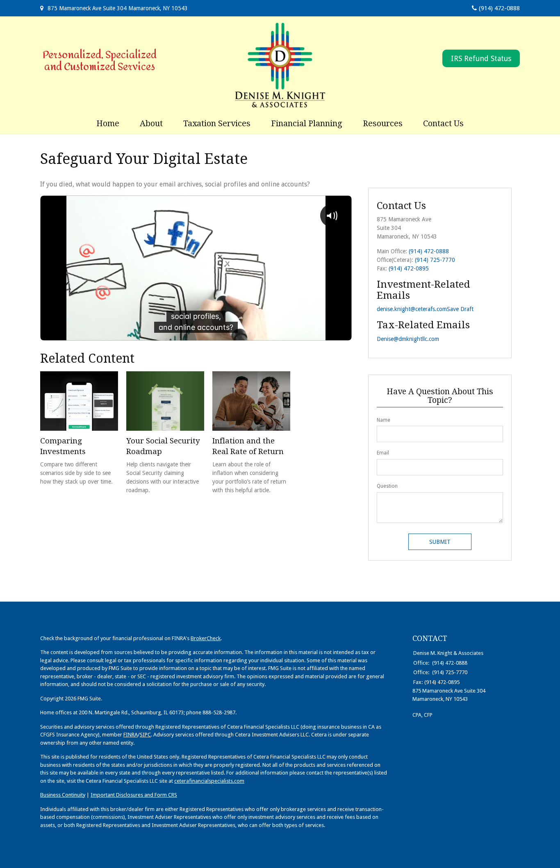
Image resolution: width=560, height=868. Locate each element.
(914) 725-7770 (435, 260)
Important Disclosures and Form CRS (134, 795)
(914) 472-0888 (499, 8)
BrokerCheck (206, 638)
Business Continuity (62, 795)
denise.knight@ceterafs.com (412, 309)
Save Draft (460, 309)
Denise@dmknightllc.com (408, 339)
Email (383, 453)
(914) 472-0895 (409, 268)
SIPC (145, 735)
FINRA (130, 735)
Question (387, 486)
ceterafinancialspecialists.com (209, 781)
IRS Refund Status (481, 58)
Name (383, 420)
